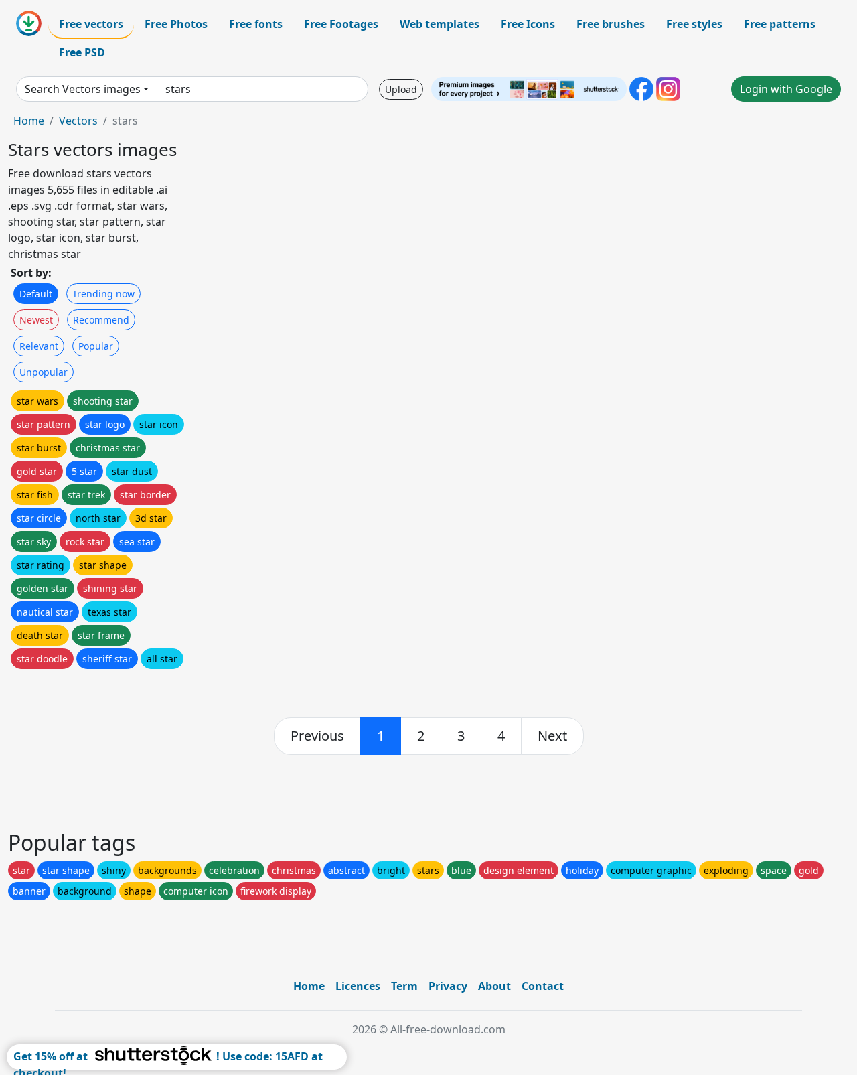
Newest (36, 319)
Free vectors (91, 24)
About (494, 986)
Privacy (447, 986)
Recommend (101, 319)
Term (404, 986)
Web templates (439, 24)
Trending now (103, 293)
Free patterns (779, 24)
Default (35, 293)
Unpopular (43, 372)
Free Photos (176, 24)
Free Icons (528, 24)
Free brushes (610, 24)
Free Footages (341, 24)
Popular (95, 346)
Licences (357, 986)
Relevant (38, 346)
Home (28, 120)
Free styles (694, 24)
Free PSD (82, 52)
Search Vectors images (83, 89)
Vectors (78, 120)
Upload (401, 89)
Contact (543, 986)
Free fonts (256, 24)
